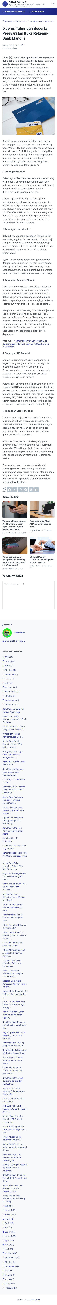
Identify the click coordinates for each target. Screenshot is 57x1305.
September (11, 691)
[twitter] (14, 489)
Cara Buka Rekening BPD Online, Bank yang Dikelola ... (14, 887)
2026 (9, 1279)
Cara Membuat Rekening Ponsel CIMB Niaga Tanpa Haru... (14, 1178)
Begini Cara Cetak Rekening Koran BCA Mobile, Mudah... (12, 744)
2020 (8, 657)
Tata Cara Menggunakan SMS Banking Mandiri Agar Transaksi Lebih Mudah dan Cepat (14, 525)
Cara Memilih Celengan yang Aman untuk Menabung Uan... (13, 772)
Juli (8, 683)
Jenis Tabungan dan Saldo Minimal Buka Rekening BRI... (11, 1157)
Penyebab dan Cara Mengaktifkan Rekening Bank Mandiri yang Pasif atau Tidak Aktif (14, 561)
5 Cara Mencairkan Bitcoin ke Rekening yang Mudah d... (14, 994)
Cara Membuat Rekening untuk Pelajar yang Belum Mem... (14, 1025)
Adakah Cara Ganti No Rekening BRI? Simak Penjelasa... (12, 1119)
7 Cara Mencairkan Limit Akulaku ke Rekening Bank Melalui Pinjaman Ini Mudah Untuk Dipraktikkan (25, 344)
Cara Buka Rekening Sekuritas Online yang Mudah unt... (12, 1071)
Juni (8, 1249)
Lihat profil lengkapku (14, 641)
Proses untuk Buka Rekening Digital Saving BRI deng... (13, 1199)
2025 (8, 1271)
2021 (9, 679)
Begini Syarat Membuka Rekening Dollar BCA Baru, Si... (13, 1035)
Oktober (10, 670)
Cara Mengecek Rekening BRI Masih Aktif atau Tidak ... (14, 856)
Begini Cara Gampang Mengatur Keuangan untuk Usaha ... (12, 800)
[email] (36, 489)
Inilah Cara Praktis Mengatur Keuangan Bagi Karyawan (14, 719)
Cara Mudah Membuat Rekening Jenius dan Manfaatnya (12, 1081)
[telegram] (25, 489)
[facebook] (9, 489)
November (11, 674)
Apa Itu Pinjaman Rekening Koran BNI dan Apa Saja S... (13, 897)
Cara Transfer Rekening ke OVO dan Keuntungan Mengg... (13, 1004)
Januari (9, 661)
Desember (11, 704)
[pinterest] (31, 489)
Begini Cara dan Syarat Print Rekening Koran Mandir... (13, 1015)
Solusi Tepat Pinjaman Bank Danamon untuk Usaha (12, 1060)
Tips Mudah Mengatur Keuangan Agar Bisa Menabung (12, 820)
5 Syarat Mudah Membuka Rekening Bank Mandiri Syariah (42, 560)
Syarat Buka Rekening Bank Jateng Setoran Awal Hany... (14, 1147)
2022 (9, 1206)
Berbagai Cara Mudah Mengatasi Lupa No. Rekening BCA (12, 1188)
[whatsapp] (20, 489)
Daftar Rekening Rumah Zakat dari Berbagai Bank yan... (14, 1129)
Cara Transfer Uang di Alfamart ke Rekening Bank (12, 907)
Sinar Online (17, 2)
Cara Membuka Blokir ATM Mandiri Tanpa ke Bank (40, 524)
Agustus (10, 687)
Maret (8, 666)
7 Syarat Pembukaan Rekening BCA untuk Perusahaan (12, 963)
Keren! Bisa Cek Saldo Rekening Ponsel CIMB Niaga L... (13, 810)
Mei (8, 1227)
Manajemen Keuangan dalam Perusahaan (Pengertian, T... (12, 754)
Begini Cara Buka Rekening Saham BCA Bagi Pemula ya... (12, 866)
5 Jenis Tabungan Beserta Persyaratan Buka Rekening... (14, 1168)
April (9, 1223)
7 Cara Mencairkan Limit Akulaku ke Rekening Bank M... (13, 953)
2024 (9, 1232)
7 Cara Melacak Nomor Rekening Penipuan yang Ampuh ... (14, 935)
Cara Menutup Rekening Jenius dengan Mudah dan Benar (13, 790)
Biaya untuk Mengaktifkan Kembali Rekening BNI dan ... (14, 876)
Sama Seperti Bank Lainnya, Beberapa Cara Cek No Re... (13, 1091)
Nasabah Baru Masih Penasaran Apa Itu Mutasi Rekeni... (14, 984)
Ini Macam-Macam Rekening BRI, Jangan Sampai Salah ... (12, 973)
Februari (10, 1214)
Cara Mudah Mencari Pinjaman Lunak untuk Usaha (12, 831)
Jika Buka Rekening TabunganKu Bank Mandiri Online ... (14, 1109)
